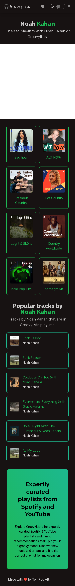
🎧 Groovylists (17, 6)
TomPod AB (40, 579)
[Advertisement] (37, 81)
